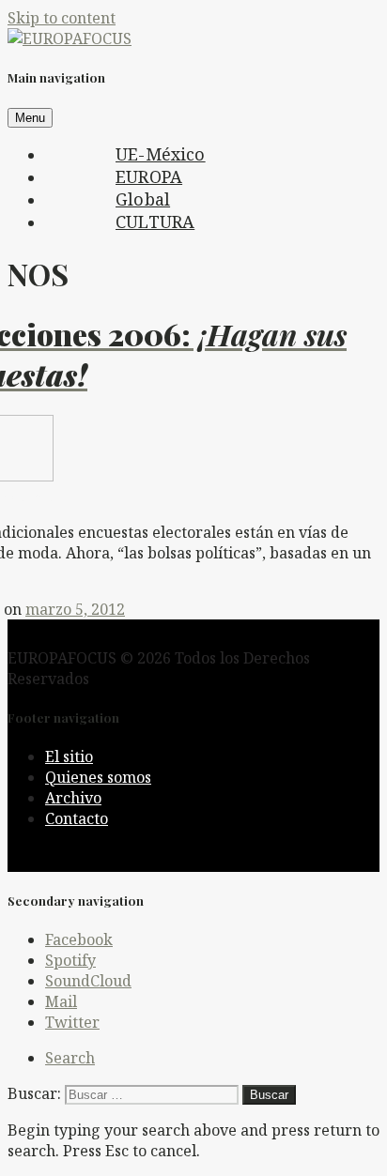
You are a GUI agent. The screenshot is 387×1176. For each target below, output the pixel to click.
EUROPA (149, 176)
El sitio (69, 756)
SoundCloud (88, 980)
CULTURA (155, 221)
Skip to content (62, 18)
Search (70, 1057)
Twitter (72, 1022)
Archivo (73, 797)
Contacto (76, 818)
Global (143, 199)
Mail (61, 1001)
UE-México (161, 154)
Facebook (79, 939)
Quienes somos (98, 777)
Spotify (70, 960)
